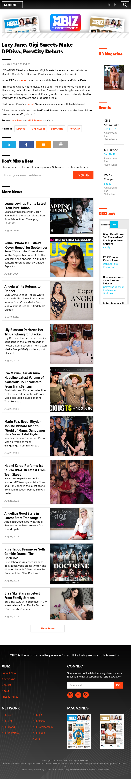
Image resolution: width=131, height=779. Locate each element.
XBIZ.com (7, 715)
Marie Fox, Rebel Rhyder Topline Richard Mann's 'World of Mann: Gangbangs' (25, 426)
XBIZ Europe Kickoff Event (111, 258)
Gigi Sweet (38, 129)
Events (105, 107)
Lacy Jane (16, 120)
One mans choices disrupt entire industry (113, 280)
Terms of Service (95, 769)
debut (30, 104)
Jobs (114, 224)
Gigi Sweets (35, 120)
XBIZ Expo (39, 733)
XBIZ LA (37, 715)
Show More (48, 628)
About (5, 691)
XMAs (36, 739)
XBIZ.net (107, 213)
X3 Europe (111, 150)
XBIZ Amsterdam (111, 122)
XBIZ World (8, 727)
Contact (6, 685)
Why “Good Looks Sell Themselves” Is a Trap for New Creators (113, 239)
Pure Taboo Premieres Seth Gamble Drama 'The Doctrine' (24, 553)
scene (22, 80)
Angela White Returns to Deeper (22, 288)
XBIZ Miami (39, 721)
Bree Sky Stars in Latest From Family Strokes (22, 595)
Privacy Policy (10, 697)
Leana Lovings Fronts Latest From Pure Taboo (25, 205)
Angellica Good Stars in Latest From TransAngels (22, 515)
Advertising (8, 679)
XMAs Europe (108, 177)
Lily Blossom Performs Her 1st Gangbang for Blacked (23, 332)
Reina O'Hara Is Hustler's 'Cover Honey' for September (25, 245)
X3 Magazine (110, 54)
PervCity (74, 129)
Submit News (9, 673)
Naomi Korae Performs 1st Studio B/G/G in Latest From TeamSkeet (25, 470)
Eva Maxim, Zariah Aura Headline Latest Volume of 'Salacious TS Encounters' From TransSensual (24, 379)
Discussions (105, 224)
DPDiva (20, 129)
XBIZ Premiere (10, 733)
